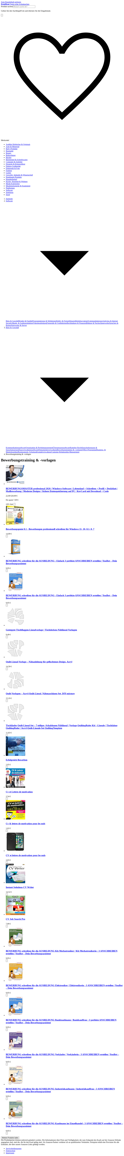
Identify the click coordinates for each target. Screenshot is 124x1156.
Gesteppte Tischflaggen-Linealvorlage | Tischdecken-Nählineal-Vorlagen (41, 630)
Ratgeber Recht (76, 448)
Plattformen (10, 188)
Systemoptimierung (95, 321)
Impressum (10, 1153)
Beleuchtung (11, 155)
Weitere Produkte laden (10, 1138)
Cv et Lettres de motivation (19, 792)
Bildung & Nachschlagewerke (97, 323)
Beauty (8, 153)
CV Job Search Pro (15, 919)
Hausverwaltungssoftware (28, 450)
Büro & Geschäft (12, 321)
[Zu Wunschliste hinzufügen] (15, 504)
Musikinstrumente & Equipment (18, 186)
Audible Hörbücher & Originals (18, 144)
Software (9, 190)
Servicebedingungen (13, 1149)
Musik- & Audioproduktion (22, 323)
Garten (8, 173)
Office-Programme (89, 450)
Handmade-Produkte (14, 177)
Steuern (72, 321)
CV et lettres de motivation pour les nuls (25, 855)
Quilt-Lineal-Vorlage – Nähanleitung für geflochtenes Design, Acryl (39, 661)
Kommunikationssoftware (16, 448)
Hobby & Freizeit (63, 321)
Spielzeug (9, 192)
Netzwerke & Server (19, 325)
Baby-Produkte (11, 149)
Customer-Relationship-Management (65, 452)
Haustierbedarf (11, 179)
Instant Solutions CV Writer (20, 887)
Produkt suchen (7, 6)
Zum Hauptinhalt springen (11, 2)
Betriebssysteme (81, 321)
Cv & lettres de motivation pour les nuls (25, 823)
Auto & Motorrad (12, 147)
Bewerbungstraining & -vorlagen (69, 450)
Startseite (9, 199)
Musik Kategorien (13, 184)
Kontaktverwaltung (43, 452)
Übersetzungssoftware (61, 448)
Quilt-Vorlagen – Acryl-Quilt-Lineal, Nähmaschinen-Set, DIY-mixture (40, 693)
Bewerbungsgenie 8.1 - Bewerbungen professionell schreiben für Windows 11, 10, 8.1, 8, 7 (50, 529)
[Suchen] (2, 15)
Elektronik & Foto (13, 168)
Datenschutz (10, 1151)
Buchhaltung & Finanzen (76, 323)
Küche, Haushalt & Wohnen (16, 181)
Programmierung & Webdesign (44, 321)
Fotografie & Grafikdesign (57, 323)
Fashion (9, 171)
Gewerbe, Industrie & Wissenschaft (19, 175)
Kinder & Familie (25, 321)
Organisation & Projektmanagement (39, 448)
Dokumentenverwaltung (47, 450)
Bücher (8, 157)
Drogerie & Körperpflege (15, 164)
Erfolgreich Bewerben (16, 760)
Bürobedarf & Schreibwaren (16, 160)
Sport (8, 195)
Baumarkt (9, 151)
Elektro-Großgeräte (13, 166)
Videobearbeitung (40, 323)
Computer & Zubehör (14, 162)
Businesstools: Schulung (27, 452)
